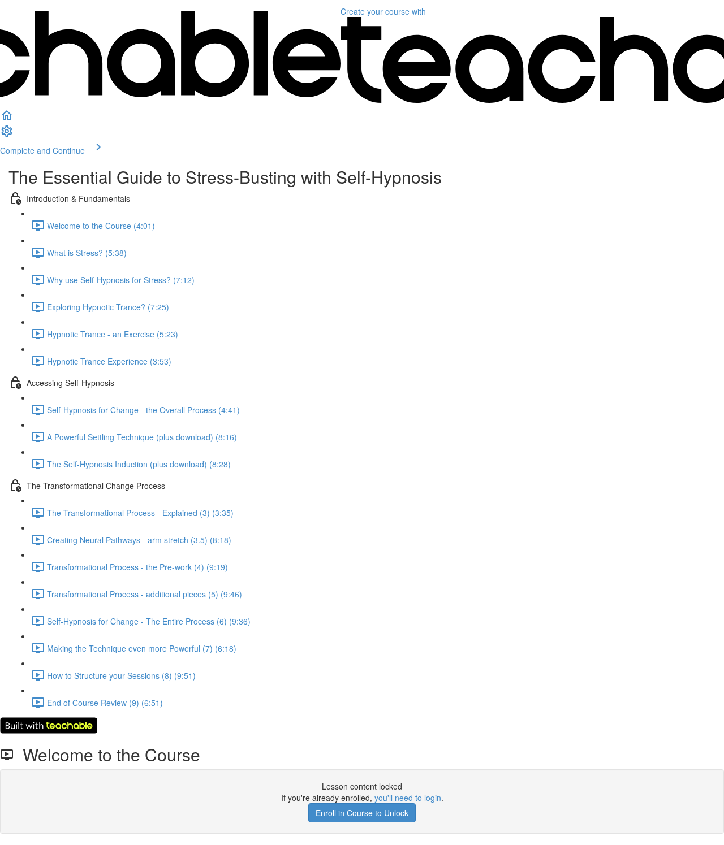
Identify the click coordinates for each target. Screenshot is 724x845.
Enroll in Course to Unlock (362, 812)
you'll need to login (407, 797)
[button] (7, 118)
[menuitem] (7, 134)
